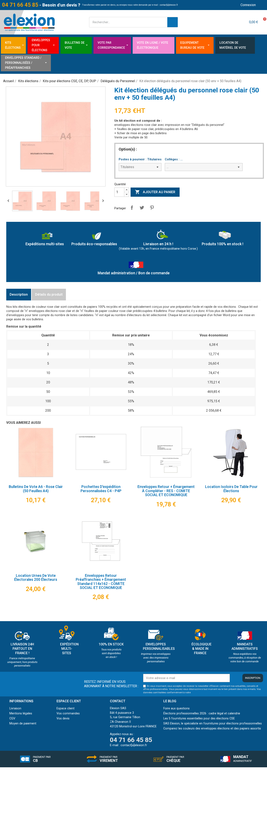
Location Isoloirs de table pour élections (231, 489)
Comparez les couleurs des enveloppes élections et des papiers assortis (212, 728)
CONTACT (117, 701)
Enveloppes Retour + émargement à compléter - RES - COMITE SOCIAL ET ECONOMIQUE (166, 491)
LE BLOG (169, 701)
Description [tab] (19, 294)
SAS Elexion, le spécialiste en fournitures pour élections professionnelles (212, 723)
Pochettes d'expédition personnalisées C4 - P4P (101, 489)
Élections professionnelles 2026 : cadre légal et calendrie (201, 713)
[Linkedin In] (12, 683)
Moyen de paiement (22, 723)
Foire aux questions (176, 708)
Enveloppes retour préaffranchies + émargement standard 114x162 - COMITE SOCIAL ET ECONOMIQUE (101, 581)
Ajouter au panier (155, 191)
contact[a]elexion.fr (169, 5)
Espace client (65, 708)
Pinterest (152, 207)
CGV (12, 718)
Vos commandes (68, 713)
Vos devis (63, 718)
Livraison (15, 708)
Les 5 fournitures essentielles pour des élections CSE (199, 718)
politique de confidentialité (205, 692)
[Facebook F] (32, 683)
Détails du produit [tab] (49, 294)
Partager (132, 207)
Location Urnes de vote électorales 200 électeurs (35, 577)
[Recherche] (172, 22)
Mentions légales (20, 713)
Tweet (142, 207)
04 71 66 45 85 (20, 5)
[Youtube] (22, 683)
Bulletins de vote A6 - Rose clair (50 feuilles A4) (36, 489)
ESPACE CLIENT (69, 701)
